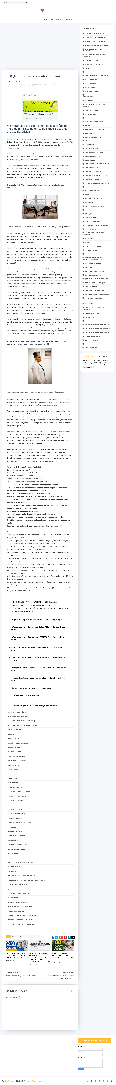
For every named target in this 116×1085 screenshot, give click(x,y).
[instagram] (99, 1081)
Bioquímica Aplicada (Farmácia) (96, 76)
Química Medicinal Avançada (95, 283)
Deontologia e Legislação (94, 129)
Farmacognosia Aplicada (94, 152)
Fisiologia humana (92, 179)
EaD (86, 141)
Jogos (87, 194)
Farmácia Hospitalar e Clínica (96, 175)
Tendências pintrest (92, 313)
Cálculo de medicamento (94, 122)
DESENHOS (88, 125)
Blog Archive (104, 356)
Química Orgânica (91, 286)
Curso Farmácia (90, 114)
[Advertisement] (40, 47)
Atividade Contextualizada (95, 41)
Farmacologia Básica (92, 168)
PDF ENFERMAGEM (39, 85)
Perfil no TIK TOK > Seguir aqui (26, 695)
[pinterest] (111, 1081)
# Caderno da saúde (19, 937)
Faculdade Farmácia (92, 148)
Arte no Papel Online (34, 1081)
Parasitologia (90, 242)
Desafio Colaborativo (93, 137)
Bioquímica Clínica (91, 79)
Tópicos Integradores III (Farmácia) (98, 332)
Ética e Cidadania (91, 348)
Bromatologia (90, 87)
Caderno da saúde (16, 85)
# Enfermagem (34, 937)
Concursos (89, 101)
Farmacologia (90, 160)
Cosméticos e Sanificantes (94, 110)
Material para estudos (93, 198)
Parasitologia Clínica (93, 246)
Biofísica (88, 68)
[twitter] (87, 1081)
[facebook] (91, 1081)
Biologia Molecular (92, 72)
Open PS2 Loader (90, 217)
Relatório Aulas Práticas (94, 290)
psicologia (89, 344)
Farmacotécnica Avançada (94, 171)
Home (45, 20)
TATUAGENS (89, 304)
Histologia (89, 187)
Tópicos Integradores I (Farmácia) (97, 325)
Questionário (90, 267)
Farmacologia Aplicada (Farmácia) (97, 164)
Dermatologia (90, 133)
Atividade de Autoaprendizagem (96, 45)
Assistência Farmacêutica (94, 33)
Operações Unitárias (92, 221)
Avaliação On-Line (91, 60)
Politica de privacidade (90, 356)
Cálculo (88, 118)
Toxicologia (89, 317)
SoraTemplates (10, 1081)
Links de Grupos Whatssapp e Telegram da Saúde (34, 705)
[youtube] (107, 1081)
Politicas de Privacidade (62, 20)
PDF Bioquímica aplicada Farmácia (97, 225)
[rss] (103, 1081)
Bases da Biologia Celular (94, 64)
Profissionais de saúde (93, 263)
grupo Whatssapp (91, 340)
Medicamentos (90, 202)
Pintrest (88, 254)
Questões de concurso (93, 275)
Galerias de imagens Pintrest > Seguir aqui (31, 688)
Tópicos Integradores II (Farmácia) (97, 328)
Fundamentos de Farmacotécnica (97, 183)
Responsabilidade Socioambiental (97, 294)
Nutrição (88, 214)
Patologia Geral (91, 250)
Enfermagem (27, 85)
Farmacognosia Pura (92, 156)
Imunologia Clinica (92, 191)
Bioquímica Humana (92, 83)
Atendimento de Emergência (95, 37)
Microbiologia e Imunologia (95, 210)
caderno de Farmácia (92, 336)
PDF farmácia (89, 238)
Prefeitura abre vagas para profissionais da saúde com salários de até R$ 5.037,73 (16, 955)
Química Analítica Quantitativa (97, 279)
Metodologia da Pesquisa (94, 206)
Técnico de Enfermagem (55, 85)
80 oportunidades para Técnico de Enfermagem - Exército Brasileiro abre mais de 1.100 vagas (62, 956)
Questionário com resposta (95, 271)
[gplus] (95, 1081)
